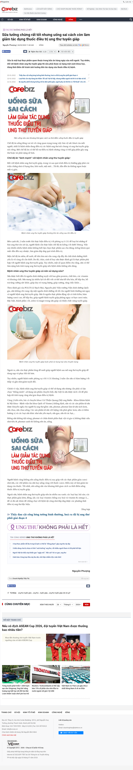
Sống (41, 45)
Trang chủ (6, 712)
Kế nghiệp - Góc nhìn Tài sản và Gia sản (102, 9)
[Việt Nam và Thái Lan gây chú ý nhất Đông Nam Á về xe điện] (76, 674)
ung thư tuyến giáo (25, 593)
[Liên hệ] (25, 51)
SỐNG (71, 20)
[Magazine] (4, 2)
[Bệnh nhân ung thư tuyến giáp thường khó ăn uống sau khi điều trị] (48, 202)
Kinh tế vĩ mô (29, 712)
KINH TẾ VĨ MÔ (24, 20)
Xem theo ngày (47, 605)
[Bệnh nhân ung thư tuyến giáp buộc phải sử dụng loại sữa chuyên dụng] (48, 332)
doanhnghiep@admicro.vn (72, 728)
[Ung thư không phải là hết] (17, 30)
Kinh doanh (43, 712)
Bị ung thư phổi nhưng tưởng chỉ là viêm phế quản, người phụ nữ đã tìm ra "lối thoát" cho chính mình (55, 82)
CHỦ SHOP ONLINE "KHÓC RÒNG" (69, 9)
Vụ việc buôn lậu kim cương (35, 13)
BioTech (124, 9)
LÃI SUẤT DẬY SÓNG (44, 9)
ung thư (36, 593)
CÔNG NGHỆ (57, 20)
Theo (49, 578)
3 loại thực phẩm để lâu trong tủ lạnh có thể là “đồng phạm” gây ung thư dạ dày (41, 544)
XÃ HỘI (10, 20)
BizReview (28, 9)
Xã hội (17, 712)
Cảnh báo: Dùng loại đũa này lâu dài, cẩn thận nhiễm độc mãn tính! (37, 557)
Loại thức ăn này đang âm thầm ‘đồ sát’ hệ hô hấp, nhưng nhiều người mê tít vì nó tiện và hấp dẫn (54, 79)
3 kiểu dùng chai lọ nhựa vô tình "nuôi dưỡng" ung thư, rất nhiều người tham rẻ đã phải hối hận (47, 548)
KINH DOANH (42, 20)
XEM (86, 605)
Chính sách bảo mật (9, 735)
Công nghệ (57, 712)
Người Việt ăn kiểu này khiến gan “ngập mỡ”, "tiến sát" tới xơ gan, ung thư (39, 553)
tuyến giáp (44, 593)
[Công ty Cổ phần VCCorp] (13, 743)
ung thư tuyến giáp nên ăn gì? (59, 593)
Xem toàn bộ (82, 561)
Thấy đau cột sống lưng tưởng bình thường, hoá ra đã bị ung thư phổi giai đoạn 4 (48, 75)
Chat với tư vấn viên (70, 733)
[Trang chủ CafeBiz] (2, 19)
